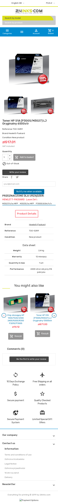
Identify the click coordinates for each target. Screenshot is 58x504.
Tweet (17, 177)
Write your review (17, 172)
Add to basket (24, 157)
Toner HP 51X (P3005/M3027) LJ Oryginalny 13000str (42, 318)
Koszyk (16, 336)
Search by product (13, 22)
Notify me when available (29, 191)
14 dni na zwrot (12, 473)
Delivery (8, 477)
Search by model (13, 18)
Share (11, 177)
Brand (5, 133)
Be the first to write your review (31, 359)
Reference (7, 129)
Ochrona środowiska (14, 459)
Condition (7, 137)
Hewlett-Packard (17, 133)
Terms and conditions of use (18, 455)
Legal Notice (11, 464)
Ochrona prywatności (15, 468)
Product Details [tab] (26, 213)
